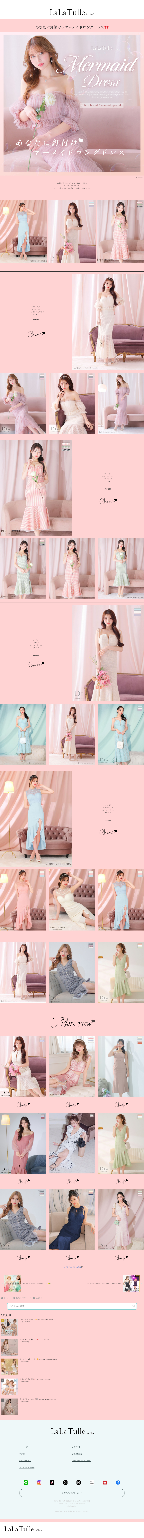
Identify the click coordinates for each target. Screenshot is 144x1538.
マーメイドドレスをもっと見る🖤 (72, 1267)
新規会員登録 (77, 1454)
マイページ (23, 1447)
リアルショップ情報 (26, 1467)
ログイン (22, 1454)
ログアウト (76, 1447)
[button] (133, 1306)
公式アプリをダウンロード (72, 1493)
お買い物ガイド (25, 1460)
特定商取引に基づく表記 (81, 1460)
